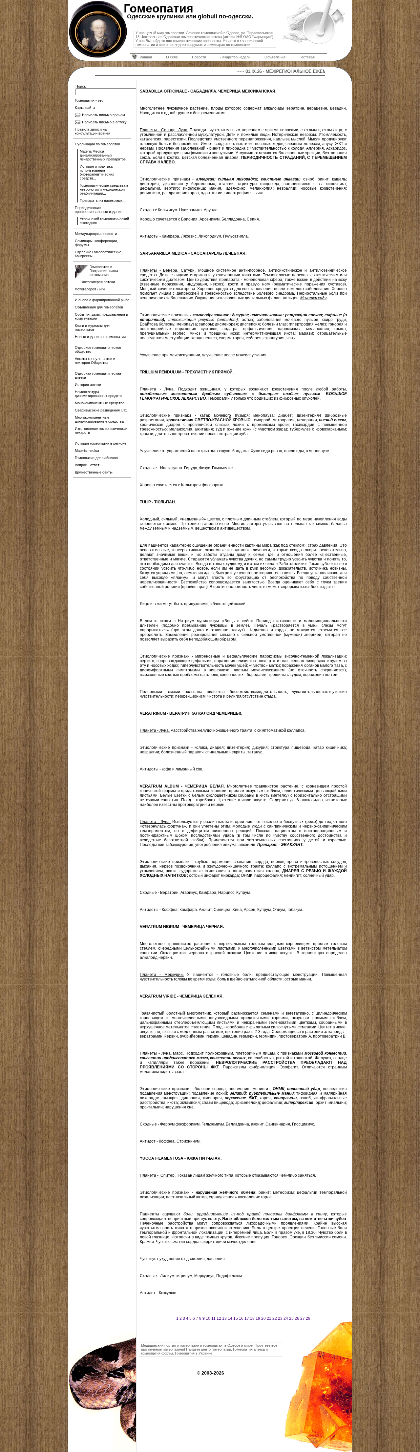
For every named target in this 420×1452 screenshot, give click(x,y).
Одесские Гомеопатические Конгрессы (98, 254)
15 (235, 1318)
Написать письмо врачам (103, 115)
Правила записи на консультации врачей (92, 131)
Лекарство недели (235, 57)
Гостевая (307, 57)
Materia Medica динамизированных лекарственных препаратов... (104, 155)
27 (302, 1318)
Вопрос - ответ (87, 465)
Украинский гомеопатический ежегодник (104, 221)
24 (286, 1318)
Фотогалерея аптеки (98, 282)
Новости (199, 57)
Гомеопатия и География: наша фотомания (104, 271)
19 (258, 1318)
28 (308, 1318)
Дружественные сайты (94, 472)
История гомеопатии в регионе (100, 443)
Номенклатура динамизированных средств (98, 394)
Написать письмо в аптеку (104, 122)
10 (208, 1318)
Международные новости (96, 234)
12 (219, 1318)
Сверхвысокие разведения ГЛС (101, 410)
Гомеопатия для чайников (96, 458)
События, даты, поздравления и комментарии (101, 316)
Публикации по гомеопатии (97, 144)
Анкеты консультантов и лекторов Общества (95, 361)
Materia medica (87, 450)
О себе (172, 57)
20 (263, 1318)
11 (213, 1318)
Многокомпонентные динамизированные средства (99, 419)
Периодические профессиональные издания (98, 210)
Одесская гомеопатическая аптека (98, 375)
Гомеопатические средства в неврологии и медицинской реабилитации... (104, 189)
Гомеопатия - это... (90, 100)
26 (297, 1318)
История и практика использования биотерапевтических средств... (97, 172)
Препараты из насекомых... (103, 200)
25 (291, 1318)
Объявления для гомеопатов (99, 307)
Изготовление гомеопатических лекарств (101, 430)
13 (224, 1318)
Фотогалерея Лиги (90, 289)
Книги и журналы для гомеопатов (92, 327)
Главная (145, 57)
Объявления (274, 57)
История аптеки (88, 385)
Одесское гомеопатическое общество (98, 349)
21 (269, 1318)
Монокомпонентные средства (99, 403)
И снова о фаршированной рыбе (102, 300)
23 (280, 1318)
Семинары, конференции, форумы (96, 243)
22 (274, 1318)
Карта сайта (85, 108)
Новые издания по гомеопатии (100, 337)
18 (252, 1318)
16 (241, 1318)
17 (246, 1318)
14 (230, 1318)
